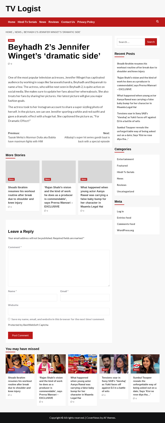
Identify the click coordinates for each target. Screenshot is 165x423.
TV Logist (23, 8)
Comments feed (126, 223)
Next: (87, 137)
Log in (120, 211)
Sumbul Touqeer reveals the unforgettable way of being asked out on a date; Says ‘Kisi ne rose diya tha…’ (136, 133)
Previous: (32, 137)
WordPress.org (125, 230)
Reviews (54, 22)
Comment (15, 247)
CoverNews (93, 417)
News (42, 22)
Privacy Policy (86, 22)
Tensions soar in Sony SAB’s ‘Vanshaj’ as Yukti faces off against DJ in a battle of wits (136, 117)
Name (12, 291)
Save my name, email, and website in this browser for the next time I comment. (58, 319)
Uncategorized (125, 191)
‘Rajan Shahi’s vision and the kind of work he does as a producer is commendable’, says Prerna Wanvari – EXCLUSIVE (137, 83)
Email (64, 291)
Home (11, 22)
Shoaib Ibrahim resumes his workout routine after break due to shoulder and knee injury (21, 195)
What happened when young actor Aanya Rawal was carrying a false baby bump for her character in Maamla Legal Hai (136, 101)
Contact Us (68, 22)
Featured (122, 165)
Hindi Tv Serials (27, 22)
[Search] (157, 21)
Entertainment (125, 159)
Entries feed (124, 217)
